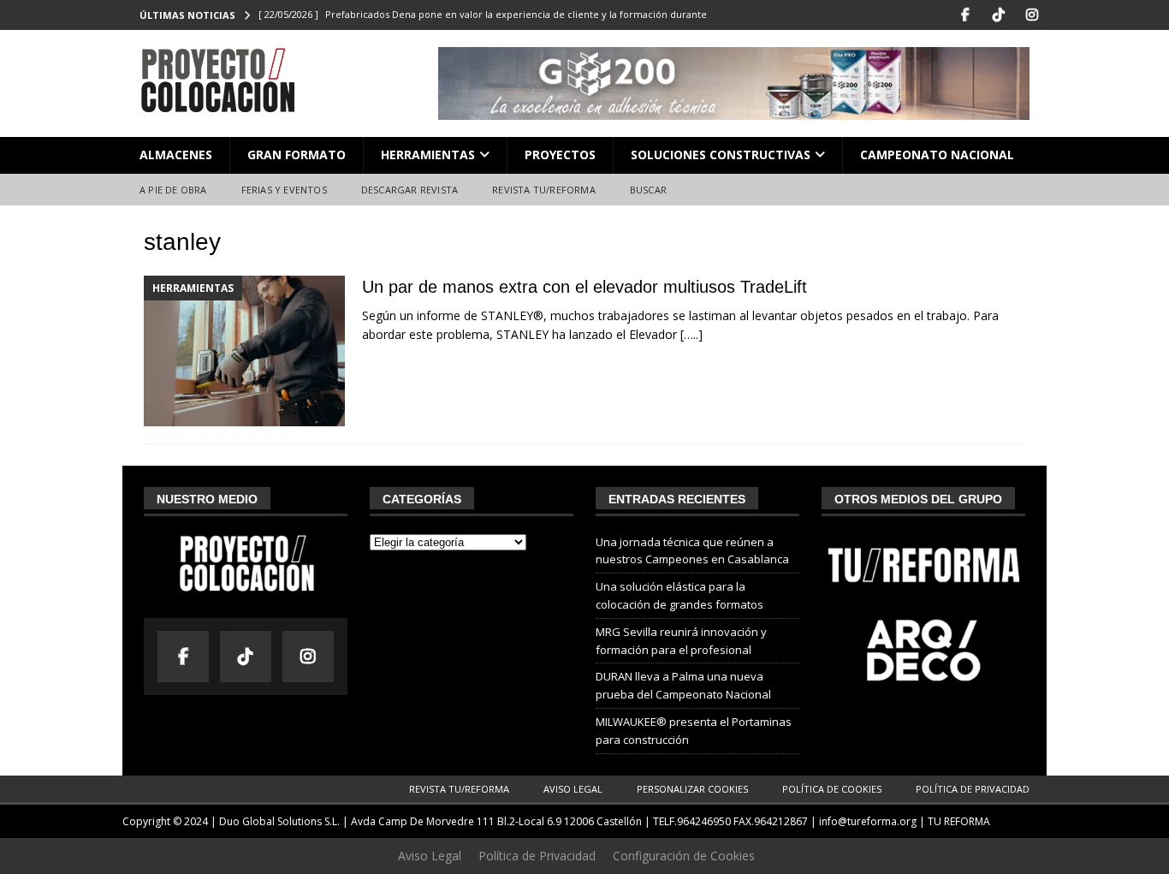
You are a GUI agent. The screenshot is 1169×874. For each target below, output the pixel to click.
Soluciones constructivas (720, 154)
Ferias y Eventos (284, 189)
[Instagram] (1032, 15)
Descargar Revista (409, 189)
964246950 (704, 821)
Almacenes (175, 154)
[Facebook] (965, 15)
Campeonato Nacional (937, 154)
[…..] (691, 334)
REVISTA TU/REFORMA (544, 189)
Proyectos (560, 154)
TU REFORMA (959, 821)
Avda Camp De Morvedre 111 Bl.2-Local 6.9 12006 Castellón (496, 821)
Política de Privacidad (973, 788)
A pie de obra (173, 189)
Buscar (648, 189)
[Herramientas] (244, 351)
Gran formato (296, 154)
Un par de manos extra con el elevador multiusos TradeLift (584, 286)
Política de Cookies (831, 788)
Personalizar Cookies (692, 788)
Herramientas (428, 154)
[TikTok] (998, 15)
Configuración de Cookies (684, 855)
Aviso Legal (572, 788)
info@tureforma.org (868, 821)
